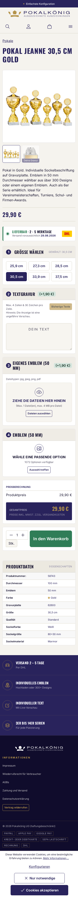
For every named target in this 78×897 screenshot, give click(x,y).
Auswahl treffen (39, 469)
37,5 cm (61, 277)
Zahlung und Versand (14, 790)
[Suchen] (7, 26)
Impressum (9, 765)
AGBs (5, 782)
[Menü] (71, 26)
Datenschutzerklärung (15, 798)
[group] (39, 106)
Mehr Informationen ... (56, 858)
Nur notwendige (42, 878)
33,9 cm (38, 277)
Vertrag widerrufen (15, 807)
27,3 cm (39, 266)
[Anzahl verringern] (11, 535)
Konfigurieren (39, 866)
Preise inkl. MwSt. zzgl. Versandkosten (37, 514)
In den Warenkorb (50, 538)
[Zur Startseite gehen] (39, 13)
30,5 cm (16, 277)
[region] (39, 106)
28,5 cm (61, 266)
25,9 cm (16, 266)
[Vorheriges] (11, 106)
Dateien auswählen (39, 413)
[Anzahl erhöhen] (23, 535)
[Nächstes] (67, 106)
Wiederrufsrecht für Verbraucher (21, 773)
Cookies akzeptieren (42, 890)
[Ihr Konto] (28, 26)
